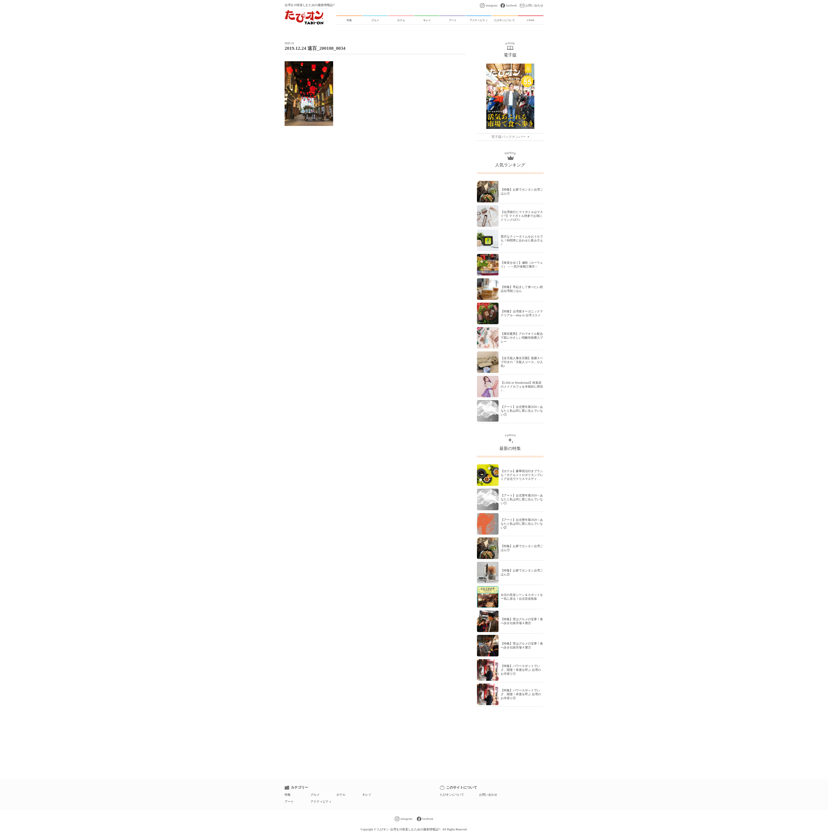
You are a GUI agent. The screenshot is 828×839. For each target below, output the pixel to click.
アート (289, 801)
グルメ (315, 794)
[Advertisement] (375, 144)
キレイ (366, 794)
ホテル (340, 794)
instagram (491, 5)
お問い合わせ (534, 5)
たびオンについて (452, 794)
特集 (288, 794)
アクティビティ (321, 801)
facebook (511, 5)
